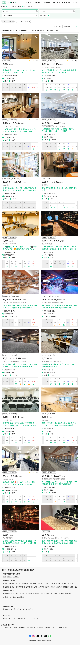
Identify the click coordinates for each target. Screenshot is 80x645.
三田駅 (46, 583)
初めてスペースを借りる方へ (12, 609)
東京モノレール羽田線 (32, 593)
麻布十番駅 (73, 587)
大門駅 (40, 583)
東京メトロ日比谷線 (65, 593)
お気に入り (56, 2)
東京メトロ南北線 (18, 597)
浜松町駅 (11, 583)
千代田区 (16, 577)
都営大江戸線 (45, 593)
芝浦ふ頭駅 (33, 583)
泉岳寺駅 (59, 587)
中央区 (9, 577)
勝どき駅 (34, 587)
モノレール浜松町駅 (22, 583)
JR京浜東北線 (20, 593)
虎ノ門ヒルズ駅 (50, 587)
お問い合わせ (63, 627)
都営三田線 (54, 593)
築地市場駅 (19, 587)
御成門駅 (70, 583)
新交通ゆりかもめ (8, 593)
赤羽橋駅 (6, 587)
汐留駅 (64, 583)
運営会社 (40, 627)
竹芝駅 (5, 583)
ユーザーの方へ (27, 609)
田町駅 (58, 583)
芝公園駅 (52, 583)
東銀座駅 (66, 587)
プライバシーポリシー (10, 627)
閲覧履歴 (47, 2)
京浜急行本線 (7, 597)
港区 (4, 577)
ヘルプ (75, 2)
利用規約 (21, 627)
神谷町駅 (27, 587)
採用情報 (47, 627)
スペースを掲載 (65, 2)
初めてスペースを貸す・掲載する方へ (14, 618)
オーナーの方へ (33, 618)
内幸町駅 (41, 587)
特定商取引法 (31, 627)
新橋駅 (12, 587)
